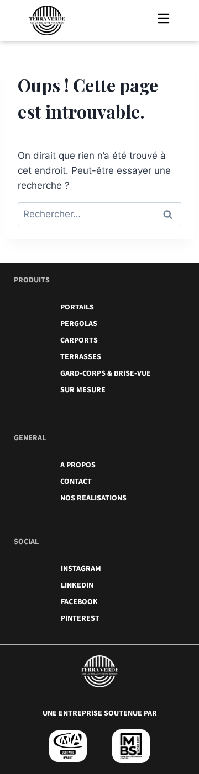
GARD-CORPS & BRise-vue (105, 373)
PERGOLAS (78, 323)
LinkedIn (77, 585)
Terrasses (80, 356)
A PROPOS (78, 465)
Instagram (81, 568)
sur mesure (83, 390)
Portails (77, 307)
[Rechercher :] (99, 214)
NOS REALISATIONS (93, 498)
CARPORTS (79, 340)
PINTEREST (80, 618)
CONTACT (76, 481)
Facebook (79, 601)
